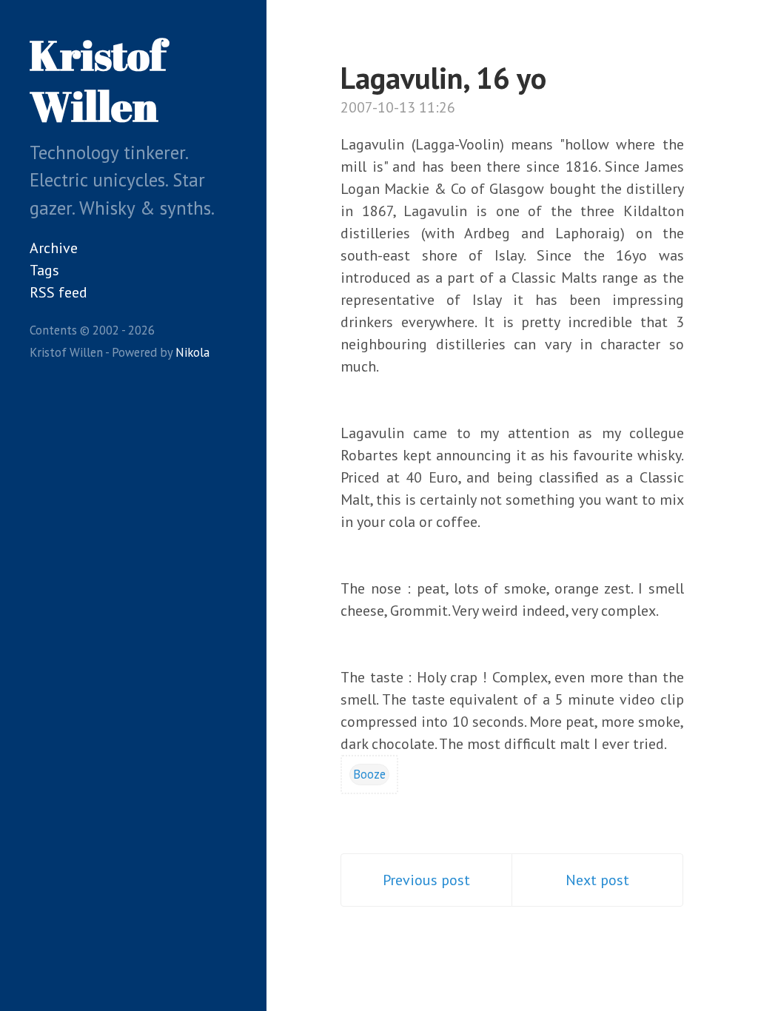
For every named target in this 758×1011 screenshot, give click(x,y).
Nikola (192, 352)
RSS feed (58, 292)
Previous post (426, 880)
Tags (44, 270)
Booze (369, 774)
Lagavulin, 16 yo (443, 77)
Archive (54, 248)
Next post (597, 880)
